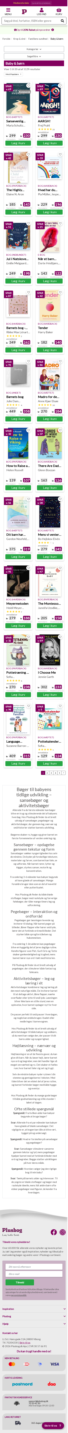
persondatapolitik (19, 1295)
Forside (6, 38)
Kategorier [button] (33, 48)
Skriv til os (24, 1342)
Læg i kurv (18, 143)
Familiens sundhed (37, 38)
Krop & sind (19, 38)
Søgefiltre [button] (32, 56)
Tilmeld (20, 1282)
